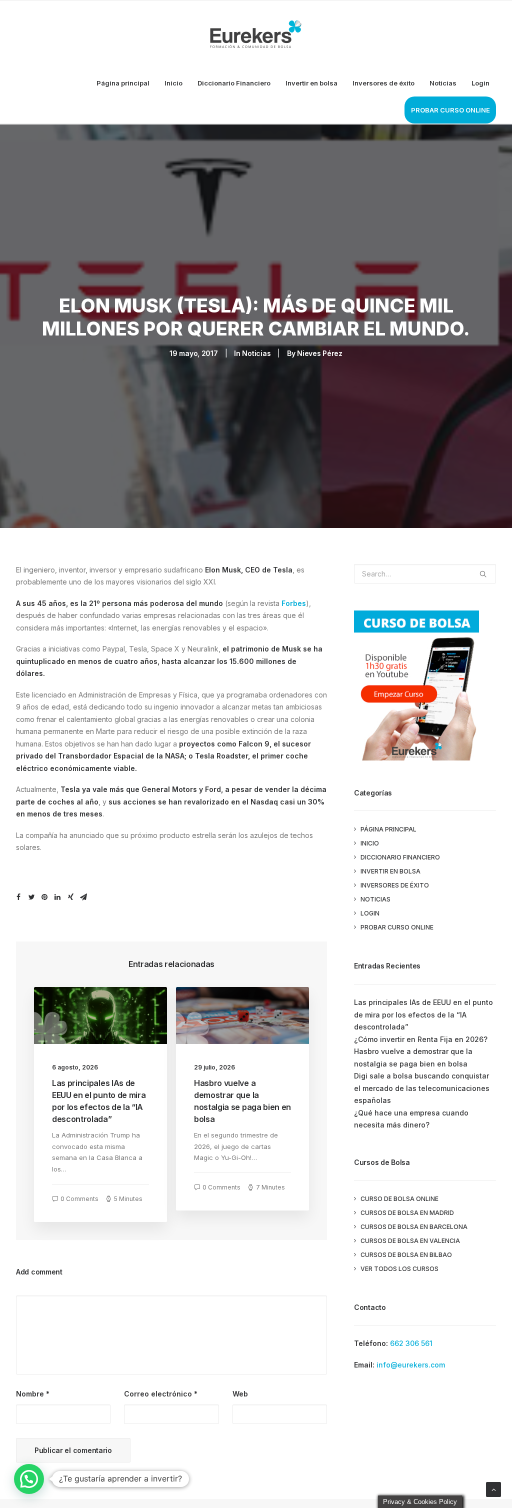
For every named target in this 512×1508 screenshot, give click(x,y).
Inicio (173, 83)
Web (240, 1394)
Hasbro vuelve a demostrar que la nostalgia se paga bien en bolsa (413, 1057)
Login (481, 83)
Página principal (123, 83)
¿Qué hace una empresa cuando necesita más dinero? (411, 1119)
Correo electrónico (161, 1394)
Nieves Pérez (319, 353)
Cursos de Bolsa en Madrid (407, 1212)
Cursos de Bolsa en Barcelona (414, 1226)
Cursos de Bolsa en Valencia (410, 1240)
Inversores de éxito (383, 83)
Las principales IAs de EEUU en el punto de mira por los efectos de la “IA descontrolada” (423, 1014)
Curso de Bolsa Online (399, 1198)
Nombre (33, 1394)
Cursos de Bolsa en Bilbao (406, 1254)
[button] (29, 1479)
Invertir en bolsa (312, 83)
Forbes (294, 603)
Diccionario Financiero (234, 83)
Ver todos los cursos (399, 1268)
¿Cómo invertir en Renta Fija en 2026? (421, 1039)
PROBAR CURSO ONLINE (450, 110)
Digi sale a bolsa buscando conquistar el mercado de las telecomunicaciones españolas (422, 1088)
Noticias (443, 83)
